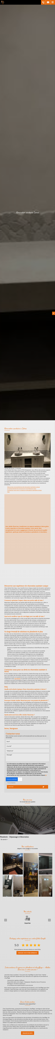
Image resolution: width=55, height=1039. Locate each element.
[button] (52, 2)
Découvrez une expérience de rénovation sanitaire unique (23, 487)
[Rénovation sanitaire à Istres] (27, 450)
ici (45, 775)
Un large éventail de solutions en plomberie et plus (21, 488)
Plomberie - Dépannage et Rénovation (14, 836)
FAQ (8, 492)
